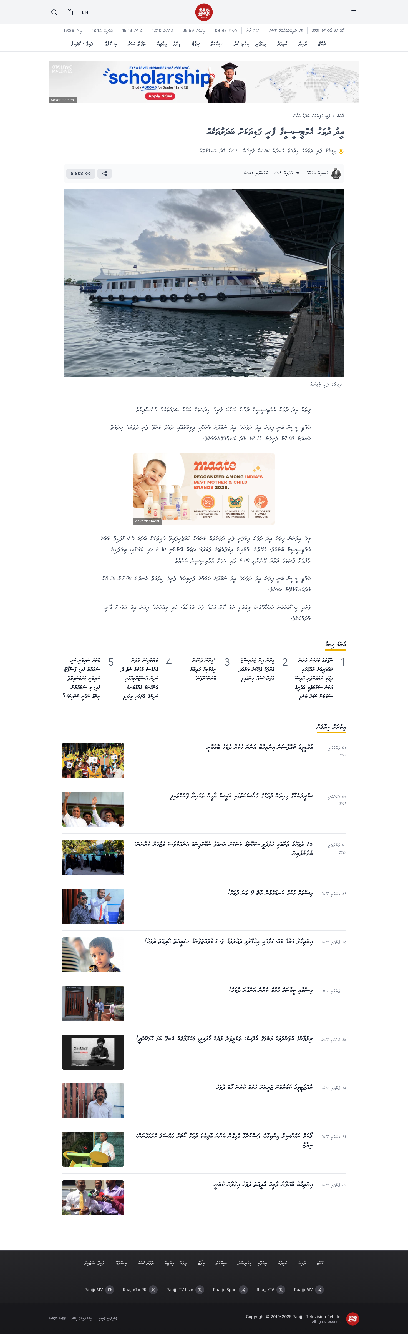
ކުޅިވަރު (282, 44)
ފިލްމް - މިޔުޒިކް (169, 44)
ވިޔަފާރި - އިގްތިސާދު (250, 44)
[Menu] (353, 12)
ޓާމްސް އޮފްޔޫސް (57, 1319)
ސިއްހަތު (217, 44)
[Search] (54, 12)
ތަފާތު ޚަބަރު (137, 44)
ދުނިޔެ (303, 44)
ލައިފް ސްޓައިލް (82, 44)
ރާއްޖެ (322, 44)
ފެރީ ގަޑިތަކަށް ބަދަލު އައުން (311, 116)
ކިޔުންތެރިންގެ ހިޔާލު (82, 1319)
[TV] (69, 12)
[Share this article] (104, 174)
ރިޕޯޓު (196, 44)
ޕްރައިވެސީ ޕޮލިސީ (108, 1319)
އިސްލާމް (111, 44)
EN (85, 12)
